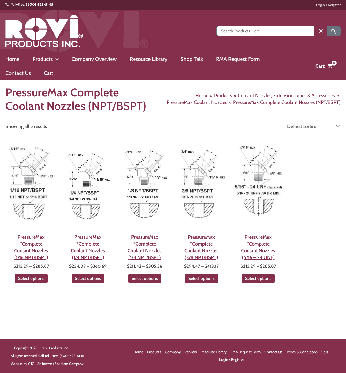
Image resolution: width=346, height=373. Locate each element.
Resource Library (214, 351)
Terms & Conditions (302, 351)
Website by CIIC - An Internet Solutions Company (47, 363)
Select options (31, 278)
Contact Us (273, 351)
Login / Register (328, 4)
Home (138, 351)
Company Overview (181, 351)
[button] (56, 59)
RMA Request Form (245, 351)
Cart (324, 351)
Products (154, 351)
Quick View (31, 217)
